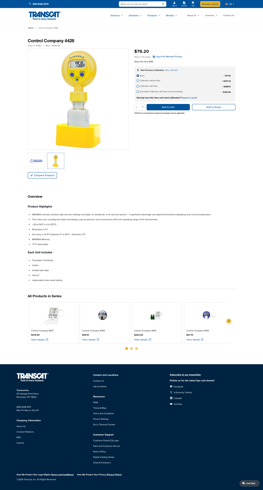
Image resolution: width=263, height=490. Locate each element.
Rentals (170, 15)
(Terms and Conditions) (62, 474)
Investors (209, 15)
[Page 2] (131, 348)
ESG (19, 437)
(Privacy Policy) (114, 474)
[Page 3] (136, 348)
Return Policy (99, 451)
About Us (191, 15)
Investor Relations (25, 431)
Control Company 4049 (93, 330)
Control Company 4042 (197, 330)
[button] (229, 4)
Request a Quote (210, 4)
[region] (131, 327)
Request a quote (189, 97)
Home (30, 28)
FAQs (95, 402)
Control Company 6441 (145, 330)
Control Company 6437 (42, 330)
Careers (20, 442)
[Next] (228, 327)
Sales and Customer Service (106, 445)
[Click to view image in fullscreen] (78, 99)
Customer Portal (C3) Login (106, 440)
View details (38, 339)
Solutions (134, 15)
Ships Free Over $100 (143, 61)
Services (115, 15)
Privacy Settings (101, 418)
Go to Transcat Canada (104, 424)
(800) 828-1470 (24, 406)
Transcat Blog (99, 407)
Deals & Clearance (102, 462)
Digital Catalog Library (103, 457)
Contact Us (228, 15)
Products (152, 15)
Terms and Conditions (103, 413)
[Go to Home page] (45, 15)
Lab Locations (99, 386)
